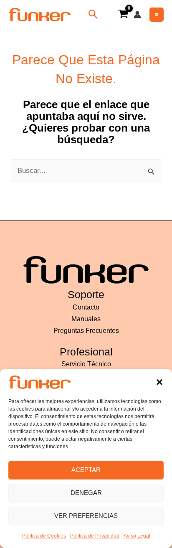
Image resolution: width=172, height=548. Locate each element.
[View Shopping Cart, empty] (123, 14)
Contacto (86, 307)
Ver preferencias (86, 515)
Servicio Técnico (86, 364)
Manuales (86, 318)
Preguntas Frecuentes (86, 330)
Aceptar (86, 469)
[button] (159, 382)
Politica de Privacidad (94, 536)
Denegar (86, 492)
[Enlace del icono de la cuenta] (137, 14)
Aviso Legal (137, 536)
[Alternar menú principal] (156, 15)
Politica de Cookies (44, 536)
